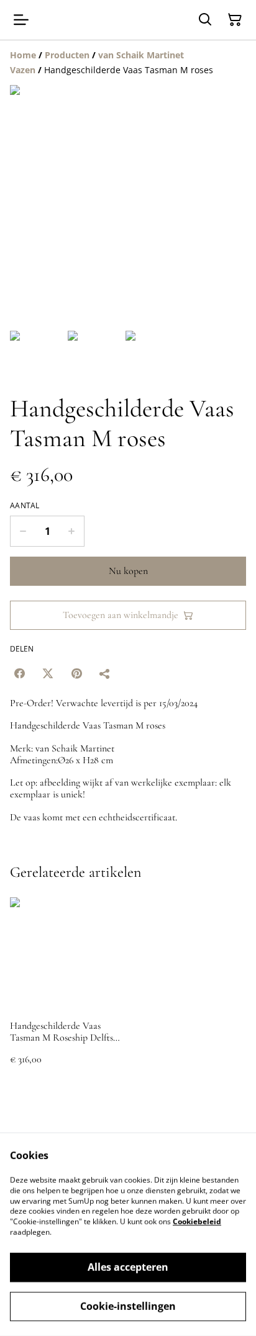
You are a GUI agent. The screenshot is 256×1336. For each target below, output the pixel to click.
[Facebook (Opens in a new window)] (19, 673)
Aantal (25, 505)
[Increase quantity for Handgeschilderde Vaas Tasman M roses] (72, 531)
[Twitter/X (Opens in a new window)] (48, 673)
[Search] (205, 20)
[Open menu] (21, 20)
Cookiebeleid (197, 1221)
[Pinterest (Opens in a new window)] (76, 673)
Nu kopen (128, 571)
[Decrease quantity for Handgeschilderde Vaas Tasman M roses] (22, 531)
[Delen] (105, 673)
